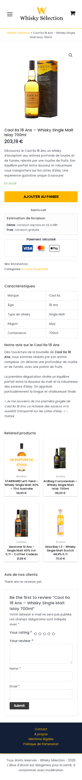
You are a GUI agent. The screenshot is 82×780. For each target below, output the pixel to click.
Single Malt (40, 269)
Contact (41, 729)
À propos (41, 734)
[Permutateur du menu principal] (9, 14)
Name (15, 669)
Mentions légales (41, 739)
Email (15, 686)
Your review (21, 640)
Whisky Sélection (18, 33)
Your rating (21, 632)
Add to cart (38, 209)
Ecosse (26, 269)
